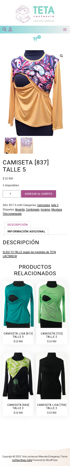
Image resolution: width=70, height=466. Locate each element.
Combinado (32, 209)
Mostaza (56, 209)
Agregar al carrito (38, 194)
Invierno (45, 209)
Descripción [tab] (17, 224)
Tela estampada (12, 213)
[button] (61, 56)
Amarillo (20, 209)
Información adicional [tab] (26, 231)
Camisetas (43, 205)
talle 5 (54, 205)
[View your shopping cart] (35, 39)
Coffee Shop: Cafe (22, 460)
